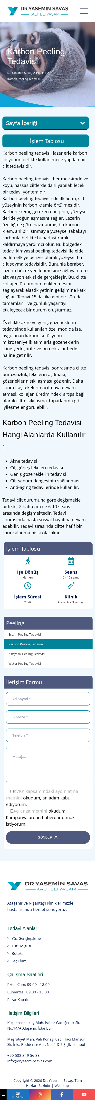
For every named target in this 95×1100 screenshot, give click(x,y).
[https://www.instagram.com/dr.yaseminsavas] (40, 1094)
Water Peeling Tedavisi (25, 663)
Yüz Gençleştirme (26, 938)
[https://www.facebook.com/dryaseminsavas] (62, 1094)
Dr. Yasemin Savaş (58, 1080)
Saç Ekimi (20, 960)
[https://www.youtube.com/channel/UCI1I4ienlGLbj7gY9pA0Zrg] (84, 1094)
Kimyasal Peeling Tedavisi (27, 654)
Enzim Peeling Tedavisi (25, 634)
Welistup (62, 1085)
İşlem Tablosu (47, 140)
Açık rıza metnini (30, 811)
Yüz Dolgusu (22, 945)
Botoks (17, 953)
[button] (82, 123)
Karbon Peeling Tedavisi (26, 644)
